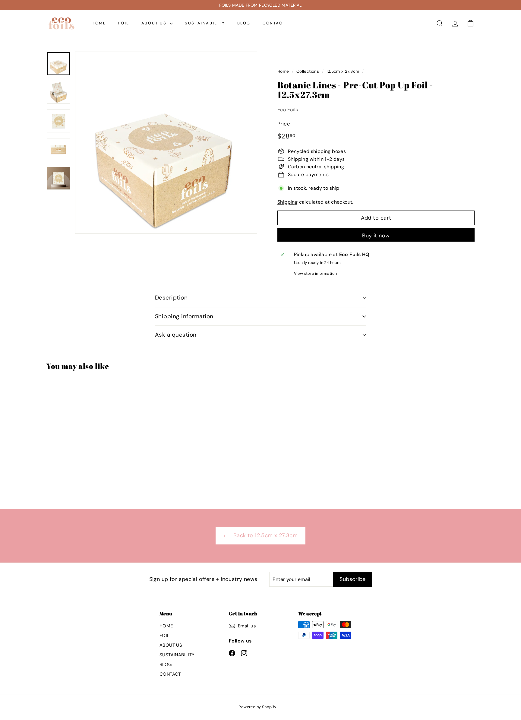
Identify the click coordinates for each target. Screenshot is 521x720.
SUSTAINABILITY (205, 23)
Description (171, 297)
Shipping (287, 202)
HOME (99, 23)
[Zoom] (166, 142)
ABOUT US (154, 23)
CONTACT (274, 23)
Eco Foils (287, 109)
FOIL (123, 23)
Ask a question (176, 334)
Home (283, 71)
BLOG (244, 23)
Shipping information (184, 316)
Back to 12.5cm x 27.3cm (265, 535)
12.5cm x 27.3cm (342, 71)
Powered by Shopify (257, 706)
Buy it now (376, 235)
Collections (307, 71)
